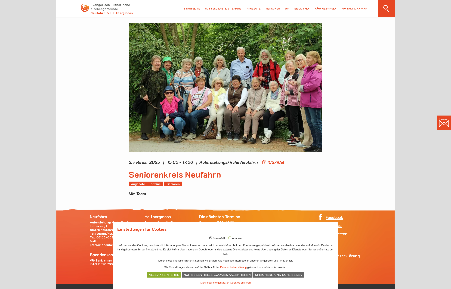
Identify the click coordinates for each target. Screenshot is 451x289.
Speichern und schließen (278, 274)
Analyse (237, 238)
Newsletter (444, 123)
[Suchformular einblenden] (386, 8)
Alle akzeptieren (164, 274)
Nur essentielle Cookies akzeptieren (217, 274)
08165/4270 (106, 233)
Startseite (192, 8)
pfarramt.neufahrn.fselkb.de (111, 245)
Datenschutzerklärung (233, 267)
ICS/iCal (276, 162)
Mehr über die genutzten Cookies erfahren (225, 282)
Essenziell (219, 238)
